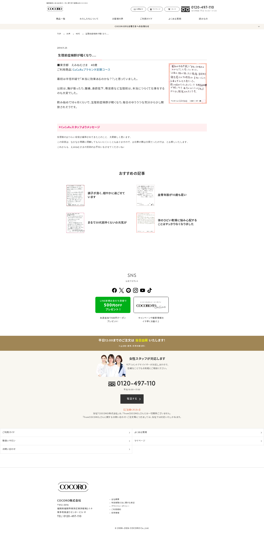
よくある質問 (175, 19)
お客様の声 (117, 19)
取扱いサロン (8, 441)
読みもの (203, 19)
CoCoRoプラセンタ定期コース (91, 70)
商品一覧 (60, 19)
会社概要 (115, 499)
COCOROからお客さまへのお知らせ (132, 27)
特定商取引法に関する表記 (123, 503)
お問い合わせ (9, 449)
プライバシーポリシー (120, 506)
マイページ (139, 441)
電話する (132, 399)
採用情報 (115, 513)
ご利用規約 (116, 510)
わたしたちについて (89, 19)
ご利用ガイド (146, 19)
